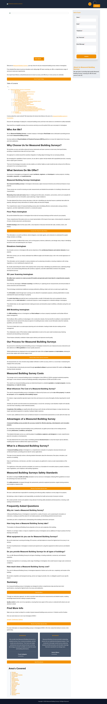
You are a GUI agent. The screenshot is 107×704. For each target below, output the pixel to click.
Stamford (14, 694)
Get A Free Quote (39, 662)
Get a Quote (38, 58)
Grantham (14, 689)
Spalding (14, 690)
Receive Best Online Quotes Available (39, 357)
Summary (17, 111)
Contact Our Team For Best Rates (39, 230)
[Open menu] (89, 4)
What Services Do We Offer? (21, 92)
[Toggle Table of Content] (8, 87)
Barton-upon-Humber (17, 675)
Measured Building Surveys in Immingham (20, 89)
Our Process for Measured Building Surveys (24, 99)
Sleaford (14, 686)
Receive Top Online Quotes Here (39, 488)
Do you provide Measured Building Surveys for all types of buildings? (31, 109)
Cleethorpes (15, 619)
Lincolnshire (15, 682)
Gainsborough (15, 680)
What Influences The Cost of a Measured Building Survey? (29, 101)
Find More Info (18, 112)
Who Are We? (17, 90)
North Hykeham (16, 684)
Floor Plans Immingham (22, 94)
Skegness (14, 685)
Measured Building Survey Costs (21, 100)
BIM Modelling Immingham (23, 97)
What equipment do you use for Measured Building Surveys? (30, 108)
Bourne (13, 692)
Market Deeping (16, 693)
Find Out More (39, 592)
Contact (97, 5)
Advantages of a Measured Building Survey (24, 102)
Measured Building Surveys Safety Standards (24, 104)
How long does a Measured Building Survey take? (28, 107)
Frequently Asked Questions (20, 105)
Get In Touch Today (39, 79)
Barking (21, 619)
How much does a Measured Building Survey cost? (28, 110)
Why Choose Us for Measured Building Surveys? (25, 91)
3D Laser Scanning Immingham (24, 96)
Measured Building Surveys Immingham (26, 93)
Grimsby (9, 619)
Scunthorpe (15, 676)
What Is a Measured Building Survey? (22, 103)
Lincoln (13, 681)
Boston (13, 688)
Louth (13, 677)
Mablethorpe (15, 678)
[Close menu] (94, 2)
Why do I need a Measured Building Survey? (27, 106)
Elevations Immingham (22, 95)
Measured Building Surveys (20, 65)
